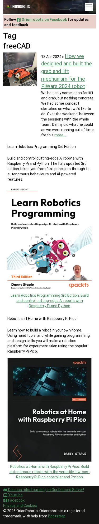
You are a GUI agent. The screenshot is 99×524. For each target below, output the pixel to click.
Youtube (15, 495)
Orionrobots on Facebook (44, 19)
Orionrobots (20, 6)
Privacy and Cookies (20, 505)
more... (60, 135)
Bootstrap (56, 516)
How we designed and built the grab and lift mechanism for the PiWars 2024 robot (66, 71)
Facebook (16, 500)
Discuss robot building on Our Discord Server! (45, 490)
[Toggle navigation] (89, 7)
